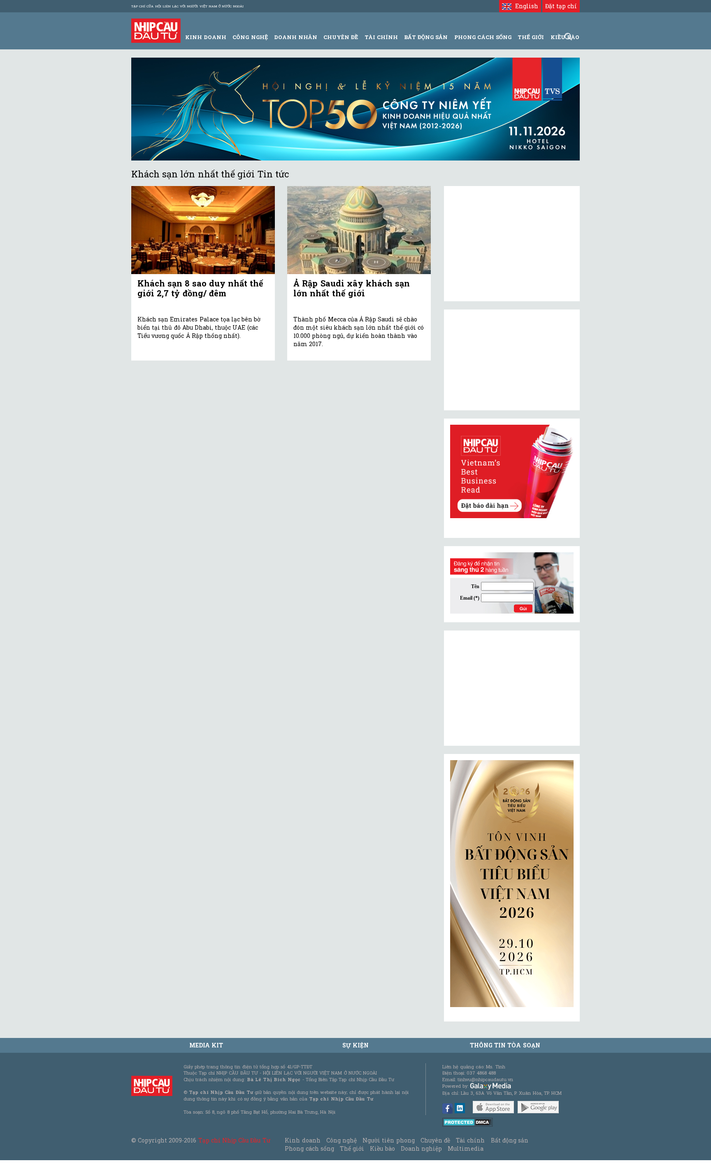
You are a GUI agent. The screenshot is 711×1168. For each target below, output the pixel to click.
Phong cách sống (309, 1148)
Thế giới (531, 37)
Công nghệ (341, 1140)
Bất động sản (426, 37)
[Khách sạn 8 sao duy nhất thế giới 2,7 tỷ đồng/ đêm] (203, 230)
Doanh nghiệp (421, 1148)
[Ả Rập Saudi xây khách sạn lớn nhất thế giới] (359, 230)
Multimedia (465, 1148)
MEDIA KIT (206, 1045)
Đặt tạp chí (561, 6)
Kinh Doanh (205, 37)
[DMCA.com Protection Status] (467, 1122)
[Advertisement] (512, 688)
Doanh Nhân (295, 37)
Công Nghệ (249, 37)
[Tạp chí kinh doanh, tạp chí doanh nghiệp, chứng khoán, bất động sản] (156, 30)
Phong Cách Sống (482, 37)
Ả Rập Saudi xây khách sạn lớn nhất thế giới (351, 288)
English (524, 6)
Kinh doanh (302, 1140)
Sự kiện (355, 1045)
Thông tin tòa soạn (505, 1045)
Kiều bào (382, 1148)
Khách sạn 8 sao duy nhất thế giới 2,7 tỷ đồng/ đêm (200, 288)
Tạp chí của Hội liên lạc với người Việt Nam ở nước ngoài (187, 6)
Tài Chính (381, 37)
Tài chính (470, 1140)
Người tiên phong (388, 1140)
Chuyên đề (340, 37)
